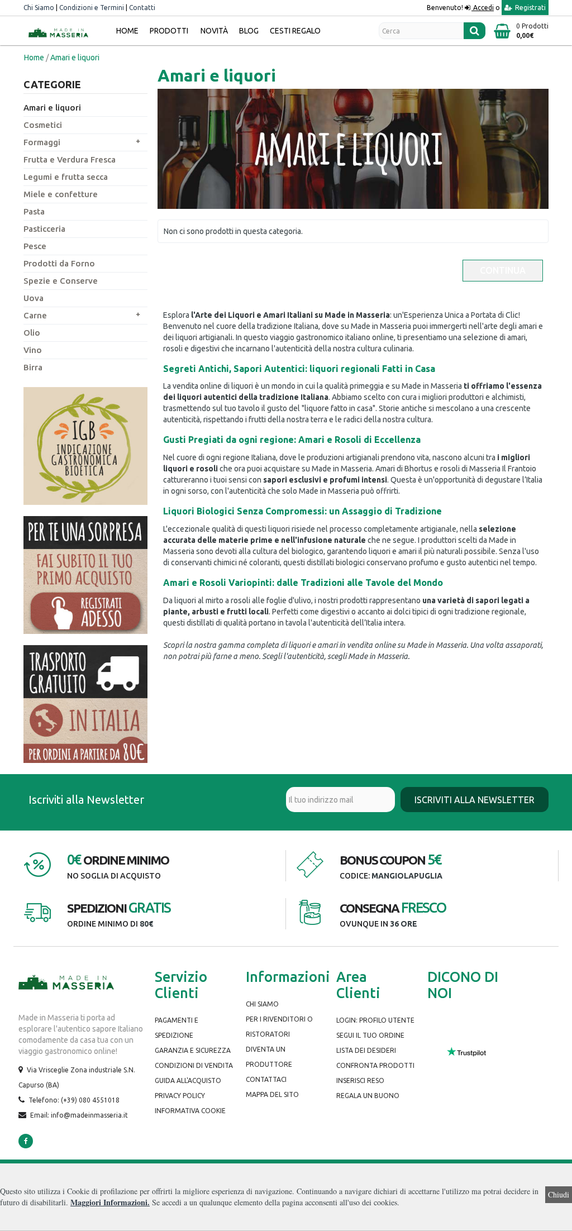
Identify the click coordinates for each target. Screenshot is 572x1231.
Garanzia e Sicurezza (193, 1050)
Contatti (142, 7)
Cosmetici (42, 125)
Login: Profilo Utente (375, 1020)
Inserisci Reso (360, 1080)
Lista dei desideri (366, 1050)
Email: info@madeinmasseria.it (79, 1115)
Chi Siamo (38, 7)
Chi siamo (262, 1004)
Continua (503, 270)
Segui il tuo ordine (370, 1035)
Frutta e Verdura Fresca (69, 159)
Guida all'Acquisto (188, 1080)
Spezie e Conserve (60, 280)
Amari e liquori (52, 107)
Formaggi (41, 142)
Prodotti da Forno (59, 263)
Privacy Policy (180, 1095)
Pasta (34, 211)
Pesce (34, 246)
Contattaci (266, 1079)
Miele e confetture (60, 194)
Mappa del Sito (272, 1094)
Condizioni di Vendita (194, 1065)
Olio (31, 332)
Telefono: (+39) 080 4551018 (74, 1100)
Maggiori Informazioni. (110, 1202)
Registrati (529, 7)
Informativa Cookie (190, 1110)
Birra (32, 367)
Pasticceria (44, 228)
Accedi (482, 7)
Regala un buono (367, 1095)
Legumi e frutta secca (65, 177)
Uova (33, 298)
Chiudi (558, 1194)
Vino (32, 350)
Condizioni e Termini (91, 7)
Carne (35, 315)
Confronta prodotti (375, 1065)
